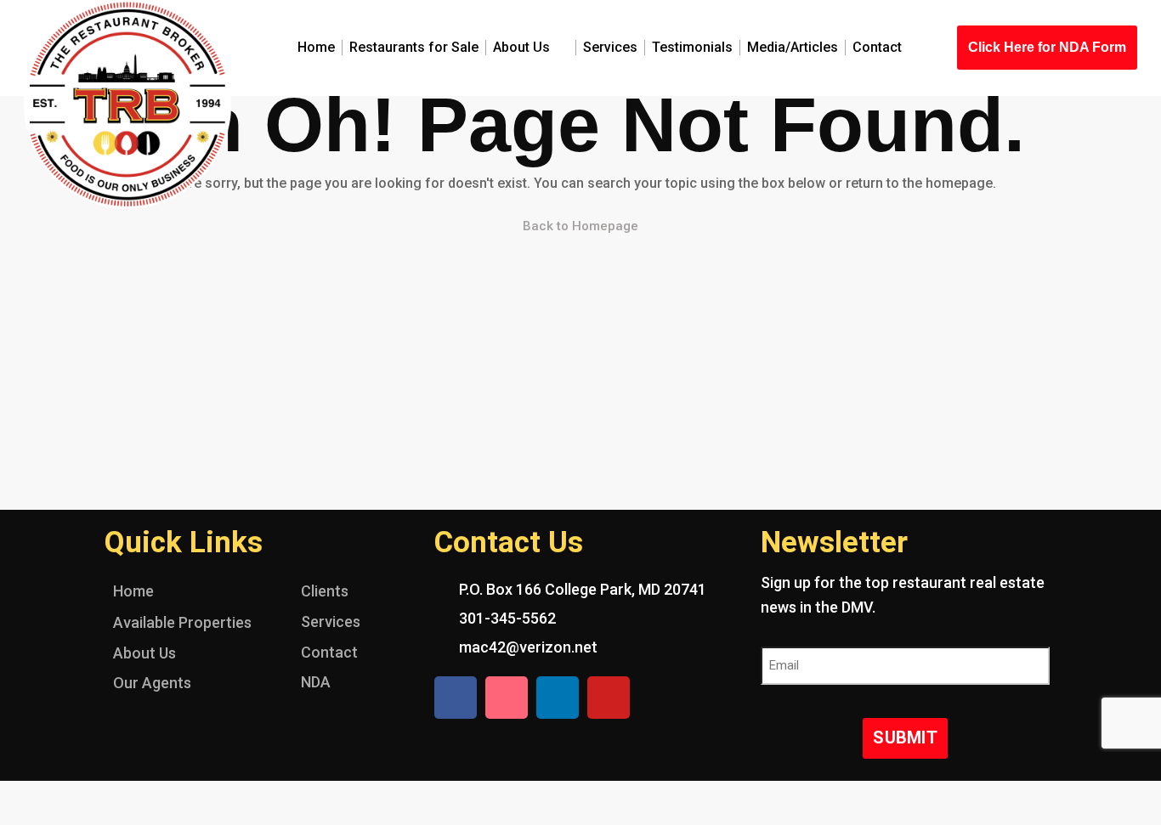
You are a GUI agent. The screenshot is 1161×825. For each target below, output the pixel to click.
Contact (877, 47)
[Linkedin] (557, 697)
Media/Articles (792, 47)
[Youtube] (608, 697)
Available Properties (182, 622)
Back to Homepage (580, 226)
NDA (316, 682)
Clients (324, 591)
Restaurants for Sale (414, 47)
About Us (521, 47)
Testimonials (692, 47)
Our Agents (152, 683)
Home (316, 47)
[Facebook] (455, 697)
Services (610, 47)
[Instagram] (506, 697)
